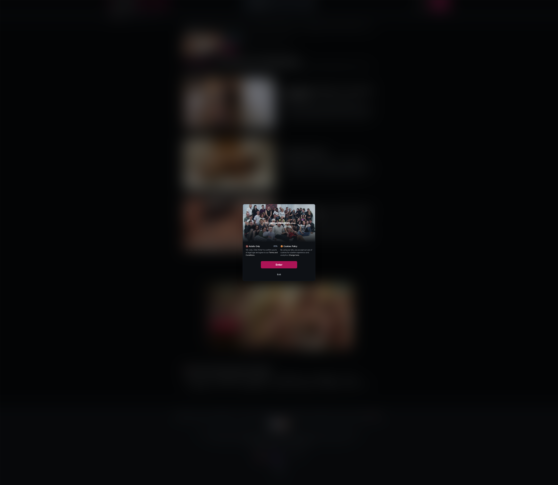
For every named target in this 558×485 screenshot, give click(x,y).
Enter (279, 264)
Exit (279, 274)
